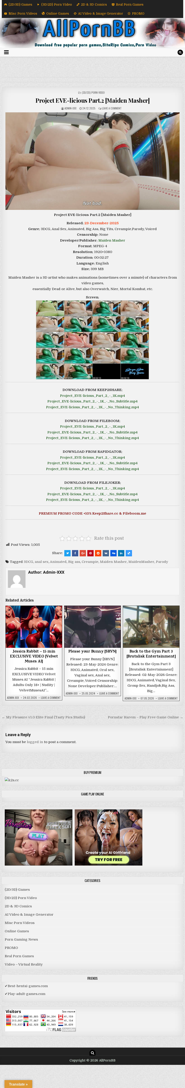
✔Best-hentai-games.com (26, 986)
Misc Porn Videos (23, 13)
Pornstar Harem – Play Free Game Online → (145, 717)
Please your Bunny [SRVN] (92, 651)
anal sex (42, 562)
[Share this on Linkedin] (121, 553)
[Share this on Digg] (113, 553)
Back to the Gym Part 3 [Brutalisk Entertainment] (151, 654)
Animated (58, 562)
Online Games (57, 13)
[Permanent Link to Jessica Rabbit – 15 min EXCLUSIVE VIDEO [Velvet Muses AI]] (34, 627)
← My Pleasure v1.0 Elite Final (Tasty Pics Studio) (43, 717)
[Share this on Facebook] (75, 553)
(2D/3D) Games (20, 4)
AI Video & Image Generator (100, 13)
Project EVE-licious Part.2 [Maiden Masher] (92, 100)
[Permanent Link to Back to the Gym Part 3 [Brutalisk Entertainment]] (151, 627)
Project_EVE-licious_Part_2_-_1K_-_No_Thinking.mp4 (92, 407)
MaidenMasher (141, 562)
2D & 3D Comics (94, 4)
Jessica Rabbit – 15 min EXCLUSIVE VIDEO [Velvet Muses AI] (34, 656)
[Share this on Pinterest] (90, 553)
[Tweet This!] (67, 553)
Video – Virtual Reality (24, 964)
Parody (162, 562)
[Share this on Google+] (83, 553)
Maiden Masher (111, 240)
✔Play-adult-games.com (25, 994)
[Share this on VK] (106, 553)
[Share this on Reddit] (98, 553)
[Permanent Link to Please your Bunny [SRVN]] (92, 627)
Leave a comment (112, 108)
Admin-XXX (70, 108)
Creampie (90, 562)
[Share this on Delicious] (129, 553)
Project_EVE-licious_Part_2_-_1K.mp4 (92, 396)
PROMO (138, 13)
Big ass (74, 562)
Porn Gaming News (21, 939)
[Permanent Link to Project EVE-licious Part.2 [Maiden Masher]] (92, 161)
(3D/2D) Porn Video (56, 4)
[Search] (180, 52)
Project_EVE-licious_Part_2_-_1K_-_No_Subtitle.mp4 (92, 401)
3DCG (28, 562)
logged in (35, 742)
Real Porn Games (129, 4)
